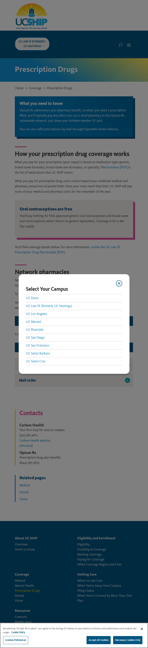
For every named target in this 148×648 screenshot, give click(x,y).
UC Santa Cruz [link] (35, 361)
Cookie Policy (18, 632)
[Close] (142, 629)
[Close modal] (119, 283)
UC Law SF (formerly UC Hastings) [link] (49, 306)
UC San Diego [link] (35, 337)
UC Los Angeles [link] (36, 314)
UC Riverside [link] (34, 329)
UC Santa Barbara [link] (38, 353)
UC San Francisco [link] (37, 345)
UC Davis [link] (32, 298)
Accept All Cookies (98, 640)
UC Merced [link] (33, 322)
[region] (74, 635)
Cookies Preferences (15, 640)
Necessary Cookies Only (127, 640)
